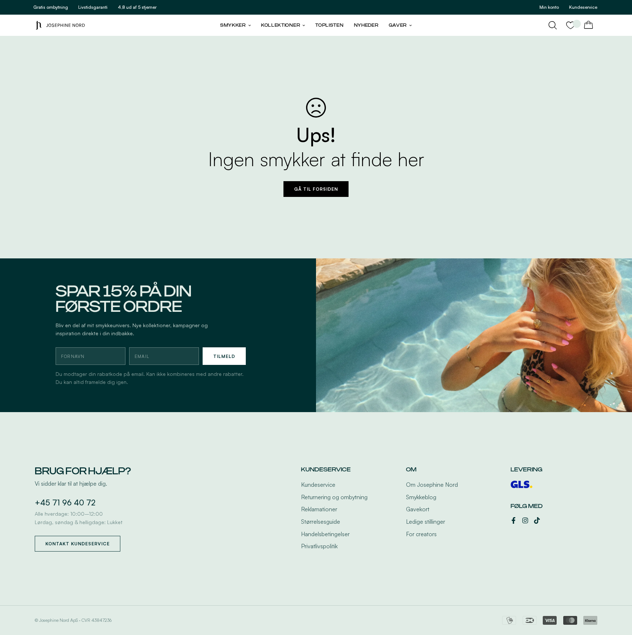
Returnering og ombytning (334, 497)
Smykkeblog (421, 497)
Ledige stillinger (425, 521)
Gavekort (417, 509)
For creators (421, 534)
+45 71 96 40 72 (65, 502)
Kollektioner (280, 25)
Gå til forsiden (316, 189)
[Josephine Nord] (60, 25)
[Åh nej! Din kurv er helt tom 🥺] (588, 25)
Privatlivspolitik (319, 546)
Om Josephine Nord (432, 484)
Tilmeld (224, 356)
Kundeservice (318, 484)
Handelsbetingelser (325, 534)
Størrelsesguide (320, 521)
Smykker (233, 25)
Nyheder (366, 25)
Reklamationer (319, 509)
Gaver (398, 25)
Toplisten (329, 25)
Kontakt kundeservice (77, 543)
